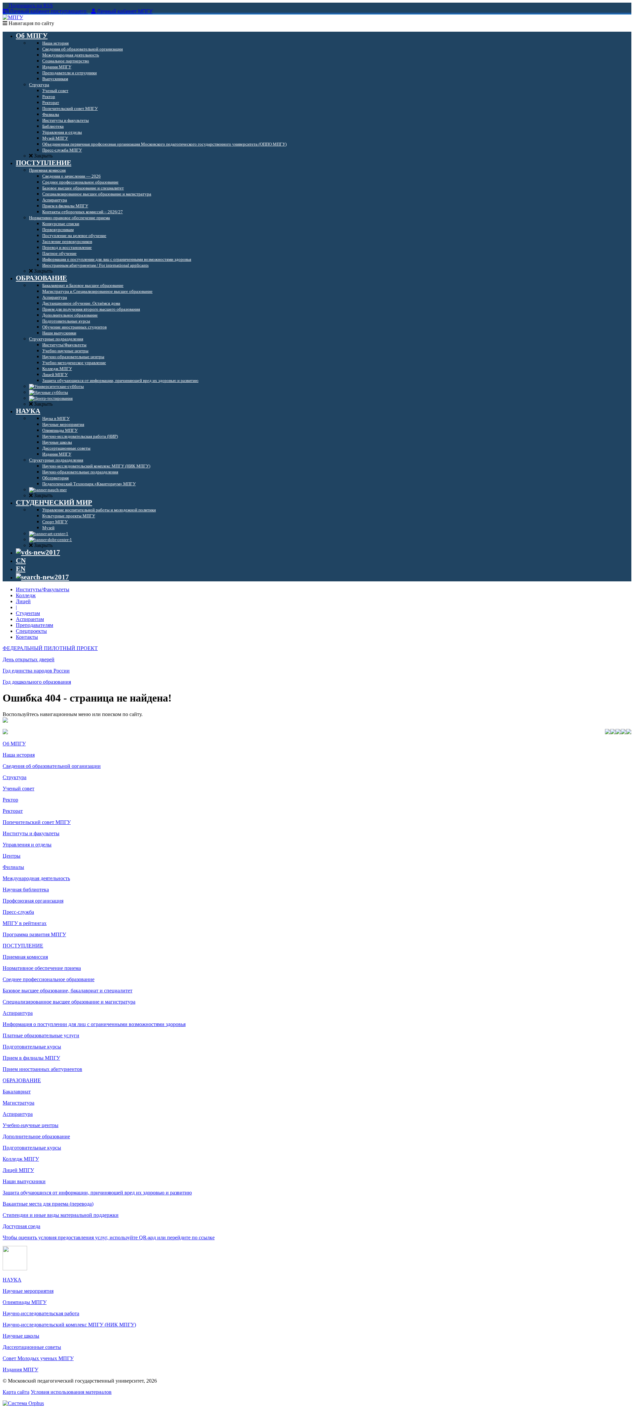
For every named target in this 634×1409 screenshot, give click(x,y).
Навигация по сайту (30, 23)
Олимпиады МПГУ (25, 1302)
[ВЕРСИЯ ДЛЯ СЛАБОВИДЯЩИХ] (38, 552)
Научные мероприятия (28, 1291)
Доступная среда (21, 1226)
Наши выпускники (24, 1181)
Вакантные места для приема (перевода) (48, 1204)
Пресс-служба (18, 912)
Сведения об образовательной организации (52, 766)
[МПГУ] (13, 17)
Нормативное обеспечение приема (42, 968)
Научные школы (21, 1336)
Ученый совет (18, 788)
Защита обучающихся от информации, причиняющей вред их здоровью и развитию (97, 1192)
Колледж (26, 595)
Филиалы (13, 867)
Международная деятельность (36, 878)
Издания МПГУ (20, 1369)
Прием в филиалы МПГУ (31, 1058)
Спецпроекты (31, 631)
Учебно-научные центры (30, 1125)
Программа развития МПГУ (34, 934)
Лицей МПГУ (18, 1170)
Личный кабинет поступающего (48, 11)
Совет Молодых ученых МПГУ (38, 1358)
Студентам (28, 613)
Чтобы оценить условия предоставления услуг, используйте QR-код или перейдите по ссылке (109, 1237)
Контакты (27, 637)
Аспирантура (18, 1013)
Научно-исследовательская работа (41, 1313)
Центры (11, 856)
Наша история (19, 755)
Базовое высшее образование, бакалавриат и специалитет (67, 990)
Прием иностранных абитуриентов (42, 1069)
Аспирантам (30, 619)
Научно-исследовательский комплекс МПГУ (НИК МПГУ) (69, 1324)
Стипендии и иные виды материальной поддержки (61, 1215)
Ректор (10, 800)
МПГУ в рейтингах (25, 923)
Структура (14, 777)
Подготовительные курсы (32, 1046)
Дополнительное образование (36, 1136)
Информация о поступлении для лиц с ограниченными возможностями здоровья (94, 1024)
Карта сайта (16, 1392)
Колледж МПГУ (21, 1159)
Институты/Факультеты (42, 589)
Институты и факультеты (31, 833)
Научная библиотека (26, 889)
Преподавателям (34, 625)
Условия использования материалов (71, 1392)
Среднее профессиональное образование (48, 979)
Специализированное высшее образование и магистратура (69, 1002)
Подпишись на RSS (30, 5)
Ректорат (13, 811)
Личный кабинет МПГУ (125, 11)
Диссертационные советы (32, 1347)
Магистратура (18, 1103)
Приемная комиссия (25, 957)
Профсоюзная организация (33, 901)
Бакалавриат (17, 1091)
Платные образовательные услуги (41, 1035)
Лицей (23, 601)
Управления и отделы (27, 844)
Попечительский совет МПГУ (37, 822)
